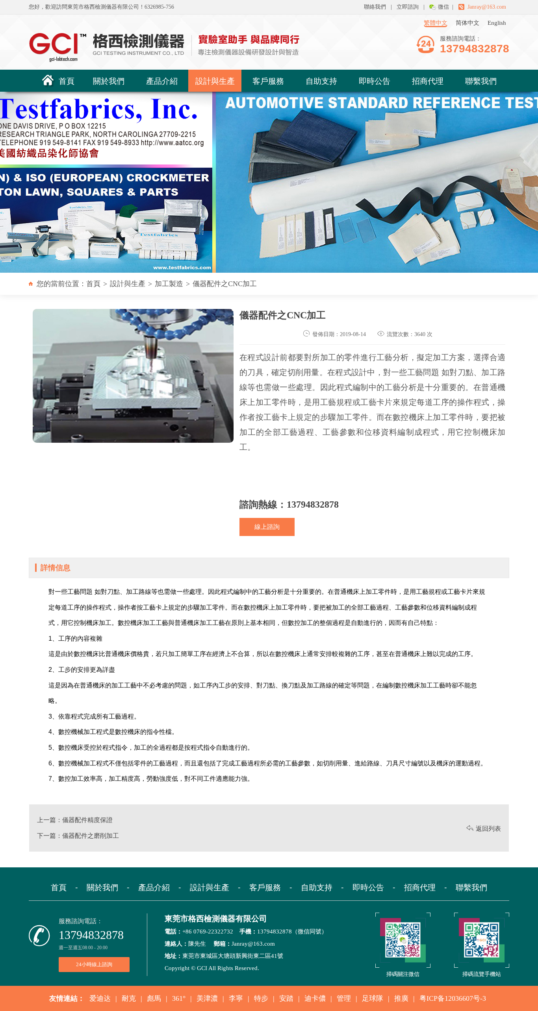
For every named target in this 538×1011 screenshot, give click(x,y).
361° (179, 998)
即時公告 (374, 80)
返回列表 (483, 828)
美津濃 (207, 998)
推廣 (401, 998)
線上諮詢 (267, 526)
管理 (344, 998)
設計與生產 (215, 80)
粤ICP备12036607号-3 (452, 998)
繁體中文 (435, 23)
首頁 (66, 80)
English (497, 23)
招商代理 (427, 80)
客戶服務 (268, 80)
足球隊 (372, 998)
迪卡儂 (315, 998)
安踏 (286, 998)
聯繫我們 (481, 80)
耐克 (129, 998)
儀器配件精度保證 (87, 820)
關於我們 (108, 80)
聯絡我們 (375, 7)
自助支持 (321, 80)
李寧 (236, 998)
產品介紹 (162, 80)
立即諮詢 (408, 7)
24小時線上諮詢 (94, 964)
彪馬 (154, 998)
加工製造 (169, 284)
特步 (261, 998)
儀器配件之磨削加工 (90, 835)
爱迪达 (100, 998)
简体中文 (467, 23)
